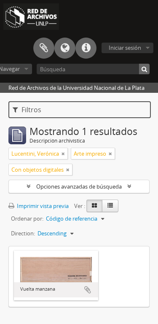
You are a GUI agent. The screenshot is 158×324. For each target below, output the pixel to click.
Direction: (23, 233)
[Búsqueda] (144, 69)
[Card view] (94, 206)
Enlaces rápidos (85, 48)
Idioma (64, 48)
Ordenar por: (27, 218)
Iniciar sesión (125, 47)
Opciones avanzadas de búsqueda (79, 186)
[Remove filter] (63, 153)
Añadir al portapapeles (87, 290)
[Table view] (110, 206)
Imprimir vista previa (42, 206)
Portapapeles (43, 48)
